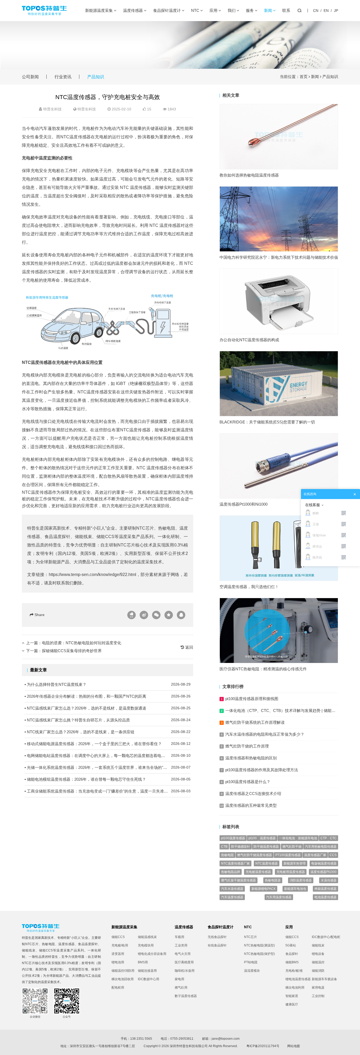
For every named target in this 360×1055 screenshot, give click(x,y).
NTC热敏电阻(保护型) (259, 954)
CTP (323, 838)
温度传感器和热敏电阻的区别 (251, 758)
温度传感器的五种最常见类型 (251, 805)
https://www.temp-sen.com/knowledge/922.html (92, 574)
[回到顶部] (353, 1048)
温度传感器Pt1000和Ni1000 (243, 504)
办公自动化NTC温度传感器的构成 (249, 340)
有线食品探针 (217, 945)
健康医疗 (291, 1004)
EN (326, 10)
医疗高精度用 (184, 962)
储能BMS (292, 962)
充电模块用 (146, 945)
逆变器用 (117, 954)
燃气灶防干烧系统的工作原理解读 (255, 722)
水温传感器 (329, 880)
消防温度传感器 (301, 880)
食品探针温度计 (167, 10)
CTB (224, 846)
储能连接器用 (147, 971)
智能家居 (291, 996)
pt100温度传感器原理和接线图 (251, 698)
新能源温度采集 (99, 10)
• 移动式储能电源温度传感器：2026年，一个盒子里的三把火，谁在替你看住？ (108, 743)
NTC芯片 (145, 528)
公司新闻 (30, 77)
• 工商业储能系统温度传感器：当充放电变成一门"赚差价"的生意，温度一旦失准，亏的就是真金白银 (108, 791)
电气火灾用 (183, 954)
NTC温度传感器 (266, 863)
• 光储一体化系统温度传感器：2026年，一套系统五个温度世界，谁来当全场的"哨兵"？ (108, 767)
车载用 (179, 937)
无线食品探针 (217, 937)
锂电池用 (117, 962)
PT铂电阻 (250, 962)
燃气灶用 (181, 987)
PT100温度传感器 (288, 855)
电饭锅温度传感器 (324, 863)
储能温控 (318, 962)
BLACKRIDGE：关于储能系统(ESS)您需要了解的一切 (267, 422)
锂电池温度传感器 (298, 979)
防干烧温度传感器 (266, 846)
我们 (232, 10)
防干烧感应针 (240, 846)
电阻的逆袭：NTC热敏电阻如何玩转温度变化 (81, 643)
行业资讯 (63, 77)
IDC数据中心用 (148, 979)
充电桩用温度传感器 (290, 872)
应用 (214, 10)
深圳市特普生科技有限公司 (189, 1046)
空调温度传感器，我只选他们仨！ (249, 586)
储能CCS (105, 536)
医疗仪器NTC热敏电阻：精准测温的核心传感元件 (263, 669)
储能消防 (318, 971)
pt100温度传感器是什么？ (247, 781)
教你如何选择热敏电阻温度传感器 (249, 175)
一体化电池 (287, 838)
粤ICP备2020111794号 (262, 1046)
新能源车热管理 (295, 863)
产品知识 (95, 77)
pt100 (253, 838)
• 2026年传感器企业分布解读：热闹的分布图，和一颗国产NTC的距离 (108, 696)
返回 (188, 647)
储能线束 (83, 536)
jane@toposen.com (226, 1039)
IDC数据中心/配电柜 (325, 937)
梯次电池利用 (294, 987)
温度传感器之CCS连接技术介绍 (253, 793)
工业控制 (318, 996)
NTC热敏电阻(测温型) (259, 945)
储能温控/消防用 (122, 971)
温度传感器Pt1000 (323, 872)
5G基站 (290, 945)
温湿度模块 (252, 971)
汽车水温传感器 (232, 889)
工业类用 (181, 945)
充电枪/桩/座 (294, 971)
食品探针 (291, 954)
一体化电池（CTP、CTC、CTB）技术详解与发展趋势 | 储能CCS (282, 710)
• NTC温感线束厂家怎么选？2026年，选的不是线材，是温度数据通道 (108, 708)
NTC (195, 10)
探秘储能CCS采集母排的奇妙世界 (72, 650)
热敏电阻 (166, 528)
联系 (286, 10)
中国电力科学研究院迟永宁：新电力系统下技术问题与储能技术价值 (279, 257)
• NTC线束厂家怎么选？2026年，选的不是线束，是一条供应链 (108, 732)
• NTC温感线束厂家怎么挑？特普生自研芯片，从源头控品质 (108, 720)
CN (315, 10)
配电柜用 (117, 987)
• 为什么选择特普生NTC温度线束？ (108, 684)
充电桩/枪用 (119, 945)
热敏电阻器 (273, 880)
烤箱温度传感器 (325, 889)
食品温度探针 (58, 536)
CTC (333, 838)
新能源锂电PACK (263, 889)
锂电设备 (318, 954)
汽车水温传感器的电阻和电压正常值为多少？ (264, 734)
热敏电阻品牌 (230, 872)
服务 (250, 10)
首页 (304, 76)
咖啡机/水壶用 (184, 971)
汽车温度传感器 (232, 897)
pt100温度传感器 (233, 838)
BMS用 (143, 962)
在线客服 (312, 505)
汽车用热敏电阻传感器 (321, 846)
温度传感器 (133, 10)
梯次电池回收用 (122, 979)
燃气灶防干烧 (292, 846)
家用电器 (318, 987)
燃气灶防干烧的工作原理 (247, 746)
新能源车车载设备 (324, 979)
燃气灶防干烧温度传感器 (254, 855)
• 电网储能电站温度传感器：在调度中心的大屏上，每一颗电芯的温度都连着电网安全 (108, 755)
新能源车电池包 (295, 889)
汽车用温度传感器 (278, 897)
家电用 (179, 979)
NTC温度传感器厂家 (235, 863)
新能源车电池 (307, 838)
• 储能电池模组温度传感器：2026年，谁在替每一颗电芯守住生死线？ (108, 779)
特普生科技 (86, 109)
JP (336, 10)
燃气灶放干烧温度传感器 (238, 880)
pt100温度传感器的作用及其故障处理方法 (261, 770)
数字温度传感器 (186, 996)
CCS (333, 855)
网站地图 (293, 1046)
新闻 (268, 10)
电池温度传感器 (325, 897)
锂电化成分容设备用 (151, 954)
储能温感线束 (147, 937)
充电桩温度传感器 (258, 872)
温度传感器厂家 (315, 855)
